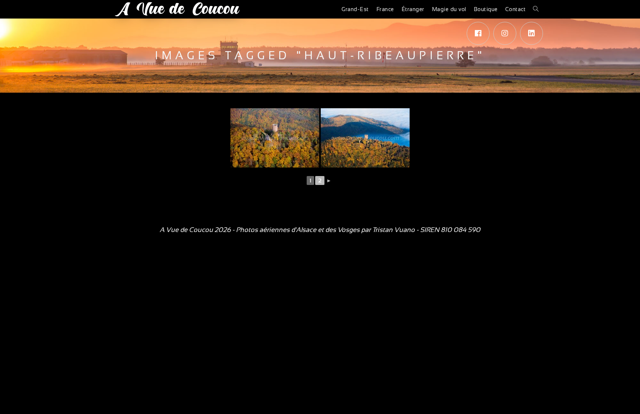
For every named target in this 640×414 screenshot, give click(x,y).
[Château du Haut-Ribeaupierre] (274, 138)
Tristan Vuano (393, 230)
